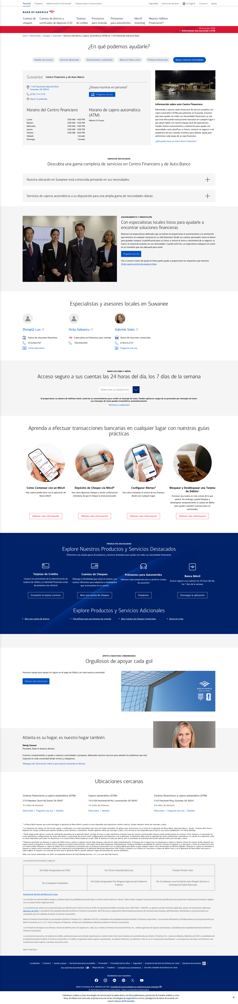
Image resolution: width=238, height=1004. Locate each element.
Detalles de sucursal (43, 59)
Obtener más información (45, 516)
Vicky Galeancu (79, 329)
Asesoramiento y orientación (100, 59)
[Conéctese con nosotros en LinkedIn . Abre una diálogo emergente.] (114, 980)
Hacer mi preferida (38, 99)
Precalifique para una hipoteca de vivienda (92, 618)
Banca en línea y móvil (130, 59)
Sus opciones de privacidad (72, 968)
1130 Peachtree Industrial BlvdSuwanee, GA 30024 (44, 88)
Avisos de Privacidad (124, 1001)
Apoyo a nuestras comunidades (189, 59)
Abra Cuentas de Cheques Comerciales (138, 618)
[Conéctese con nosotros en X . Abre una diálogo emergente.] (132, 980)
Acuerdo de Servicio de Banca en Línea (40, 894)
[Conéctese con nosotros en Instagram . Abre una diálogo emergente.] (105, 980)
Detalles (60, 810)
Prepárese (143, 595)
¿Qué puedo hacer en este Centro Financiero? (175, 141)
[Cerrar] (234, 997)
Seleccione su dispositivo (115, 389)
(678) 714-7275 (37, 94)
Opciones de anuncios (192, 963)
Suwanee (57, 35)
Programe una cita (101, 95)
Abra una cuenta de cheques (94, 595)
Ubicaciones (35, 35)
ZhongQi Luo (32, 329)
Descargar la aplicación (192, 595)
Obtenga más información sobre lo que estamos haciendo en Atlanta (54, 763)
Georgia (47, 35)
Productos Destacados (158, 59)
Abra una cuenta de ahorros (37, 618)
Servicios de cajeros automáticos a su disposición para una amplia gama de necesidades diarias (119, 196)
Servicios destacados (69, 59)
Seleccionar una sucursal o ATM (198, 31)
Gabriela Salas (125, 329)
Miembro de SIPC (31, 911)
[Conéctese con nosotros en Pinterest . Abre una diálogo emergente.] (123, 980)
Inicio (25, 35)
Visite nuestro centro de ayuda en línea (138, 264)
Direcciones (28, 810)
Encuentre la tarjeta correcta (45, 595)
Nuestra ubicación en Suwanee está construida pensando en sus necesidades (119, 179)
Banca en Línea (176, 618)
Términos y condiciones (119, 405)
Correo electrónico (36, 348)
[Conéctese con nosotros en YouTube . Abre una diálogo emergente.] (141, 980)
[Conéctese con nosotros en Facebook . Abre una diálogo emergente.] (96, 980)
